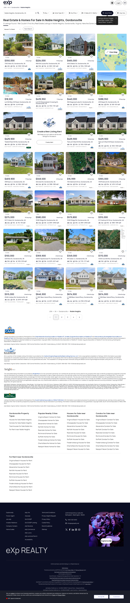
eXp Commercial (30, 529)
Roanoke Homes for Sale (47, 430)
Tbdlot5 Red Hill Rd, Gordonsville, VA (17, 142)
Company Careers (11, 526)
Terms (53, 595)
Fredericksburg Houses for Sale (78, 443)
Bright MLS (36, 373)
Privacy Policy (46, 519)
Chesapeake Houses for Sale (77, 423)
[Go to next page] (79, 317)
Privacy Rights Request (49, 516)
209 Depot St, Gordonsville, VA (108, 102)
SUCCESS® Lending (31, 522)
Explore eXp (9, 512)
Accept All (101, 597)
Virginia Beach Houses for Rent (20, 460)
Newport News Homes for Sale (49, 446)
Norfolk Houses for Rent (18, 470)
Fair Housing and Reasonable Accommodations (65, 572)
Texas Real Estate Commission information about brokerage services (65, 578)
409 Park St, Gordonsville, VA (14, 259)
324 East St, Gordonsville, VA (45, 182)
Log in (118, 3)
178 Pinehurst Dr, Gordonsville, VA (109, 182)
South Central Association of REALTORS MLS (49, 400)
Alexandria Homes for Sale (48, 424)
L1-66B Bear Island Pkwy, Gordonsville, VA (80, 298)
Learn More (88, 584)
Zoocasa (27, 516)
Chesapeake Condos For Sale (106, 423)
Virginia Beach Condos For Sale (107, 420)
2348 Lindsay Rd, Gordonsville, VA (16, 297)
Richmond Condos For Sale (106, 436)
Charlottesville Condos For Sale (107, 446)
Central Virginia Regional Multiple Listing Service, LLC (61, 356)
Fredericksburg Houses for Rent (21, 483)
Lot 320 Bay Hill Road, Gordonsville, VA (18, 102)
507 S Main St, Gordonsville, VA (15, 220)
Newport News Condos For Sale (107, 449)
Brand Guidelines (47, 526)
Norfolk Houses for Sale (75, 429)
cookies (12, 593)
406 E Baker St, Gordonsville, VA (78, 64)
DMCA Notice (65, 568)
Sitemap (44, 529)
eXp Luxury (28, 532)
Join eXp (8, 519)
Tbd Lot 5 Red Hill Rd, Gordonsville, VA (80, 142)
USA (50, 311)
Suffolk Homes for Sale (46, 437)
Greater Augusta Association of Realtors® (78, 336)
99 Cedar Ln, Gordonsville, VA (77, 259)
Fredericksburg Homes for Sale (49, 440)
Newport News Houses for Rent (20, 490)
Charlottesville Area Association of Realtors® (49, 336)
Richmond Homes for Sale (47, 433)
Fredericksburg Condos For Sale (107, 443)
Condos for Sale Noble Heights (20, 423)
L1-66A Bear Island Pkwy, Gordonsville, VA (111, 298)
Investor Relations (11, 522)
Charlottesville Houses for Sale (78, 446)
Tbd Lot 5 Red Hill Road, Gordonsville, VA (111, 142)
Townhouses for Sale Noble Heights (21, 426)
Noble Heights (75, 311)
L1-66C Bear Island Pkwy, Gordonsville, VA (49, 298)
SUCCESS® (28, 519)
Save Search (28, 29)
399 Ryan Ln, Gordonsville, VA (15, 182)
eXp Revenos (29, 526)
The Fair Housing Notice (87, 582)
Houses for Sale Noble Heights (20, 420)
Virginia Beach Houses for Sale (78, 420)
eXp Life (27, 512)
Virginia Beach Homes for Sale (49, 417)
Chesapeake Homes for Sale (48, 420)
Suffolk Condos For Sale (104, 439)
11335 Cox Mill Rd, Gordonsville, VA (110, 259)
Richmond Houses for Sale (77, 436)
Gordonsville (63, 311)
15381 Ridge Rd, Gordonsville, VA (47, 220)
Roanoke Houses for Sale (76, 433)
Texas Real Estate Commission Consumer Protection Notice (65, 580)
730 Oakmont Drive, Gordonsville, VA (79, 182)
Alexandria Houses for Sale (77, 426)
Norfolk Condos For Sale (104, 429)
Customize (116, 597)
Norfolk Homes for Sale (46, 427)
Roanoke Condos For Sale (105, 433)
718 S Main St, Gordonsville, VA (15, 64)
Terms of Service (79, 570)
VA (55, 311)
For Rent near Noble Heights (19, 429)
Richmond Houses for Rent (19, 477)
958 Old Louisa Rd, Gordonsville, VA (48, 64)
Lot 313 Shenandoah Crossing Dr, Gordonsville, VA (47, 102)
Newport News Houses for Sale (78, 449)
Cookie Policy (46, 522)
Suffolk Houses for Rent (18, 480)
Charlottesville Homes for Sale (49, 443)
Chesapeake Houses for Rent (20, 464)
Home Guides (10, 529)
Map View (122, 13)
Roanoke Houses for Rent (18, 474)
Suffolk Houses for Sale (75, 439)
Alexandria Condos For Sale (106, 426)
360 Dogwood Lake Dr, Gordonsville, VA (80, 102)
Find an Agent (10, 516)
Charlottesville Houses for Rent (20, 487)
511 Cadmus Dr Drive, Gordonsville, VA (111, 220)
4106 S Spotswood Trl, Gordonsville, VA (49, 259)
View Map (113, 52)
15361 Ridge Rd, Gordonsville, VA (78, 220)
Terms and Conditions (48, 512)
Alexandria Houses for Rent (19, 467)
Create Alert (49, 142)
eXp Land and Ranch (31, 536)
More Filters (108, 13)
